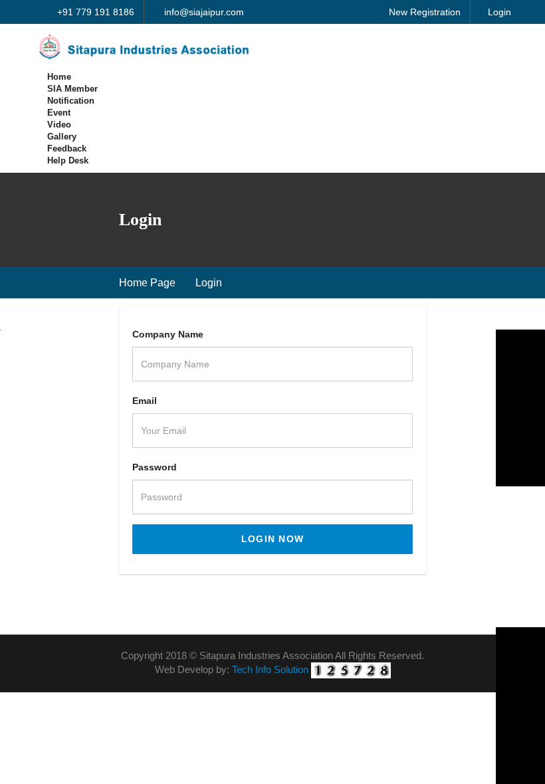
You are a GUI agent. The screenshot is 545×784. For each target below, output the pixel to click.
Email (144, 400)
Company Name (167, 334)
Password (154, 467)
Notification (70, 101)
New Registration (425, 12)
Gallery (61, 137)
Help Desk (67, 160)
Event (58, 113)
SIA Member (72, 89)
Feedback (66, 148)
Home (59, 77)
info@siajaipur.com (203, 12)
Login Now (272, 539)
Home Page (147, 282)
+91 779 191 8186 (94, 12)
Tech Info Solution (270, 669)
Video (59, 125)
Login (499, 12)
